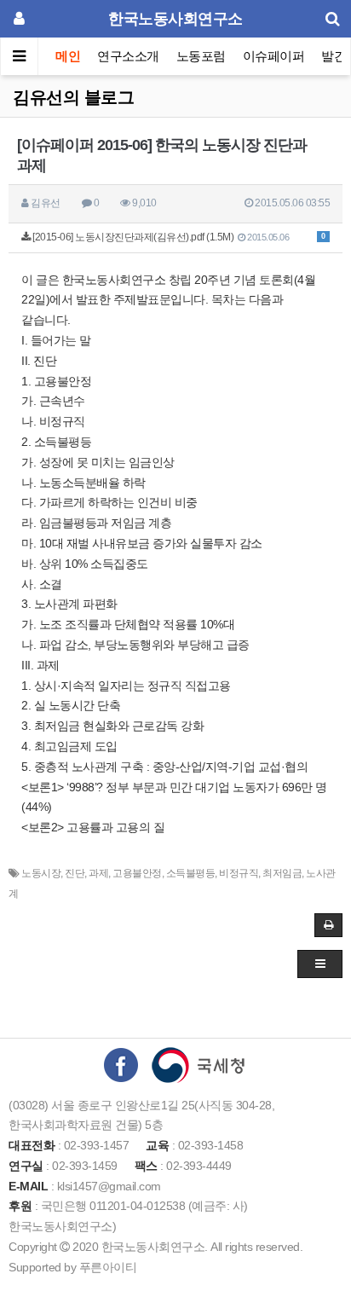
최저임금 (282, 873)
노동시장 (40, 873)
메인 (67, 56)
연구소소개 (128, 56)
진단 (74, 873)
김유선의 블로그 (73, 97)
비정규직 (238, 873)
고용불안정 (137, 873)
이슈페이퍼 (274, 56)
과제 (98, 873)
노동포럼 (201, 56)
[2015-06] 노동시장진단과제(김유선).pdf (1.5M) (178, 237)
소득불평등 (191, 873)
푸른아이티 (108, 1267)
